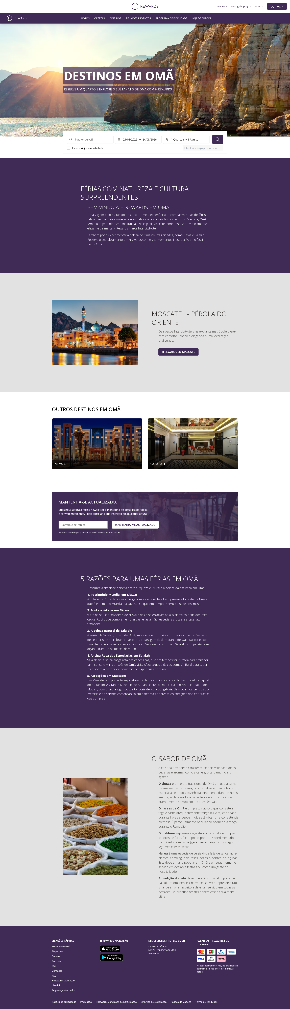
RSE (54, 965)
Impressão (86, 1001)
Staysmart (57, 951)
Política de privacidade (64, 1001)
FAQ (54, 975)
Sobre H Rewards (61, 946)
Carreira (56, 956)
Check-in (56, 985)
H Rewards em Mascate (178, 352)
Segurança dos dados (64, 990)
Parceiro (56, 961)
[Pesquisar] (217, 139)
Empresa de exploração (154, 1001)
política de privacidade (109, 532)
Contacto (57, 970)
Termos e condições (206, 1001)
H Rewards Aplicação (63, 980)
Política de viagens (181, 1001)
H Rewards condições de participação (116, 1001)
